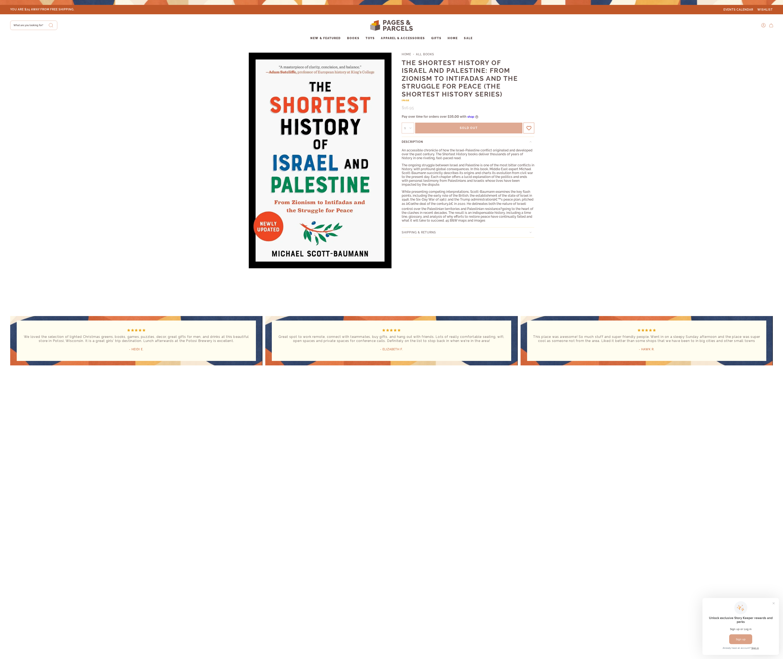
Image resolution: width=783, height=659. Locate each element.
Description (412, 141)
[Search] (51, 25)
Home (406, 54)
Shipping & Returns (419, 232)
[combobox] (33, 25)
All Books (425, 54)
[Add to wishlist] (528, 128)
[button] (325, 38)
